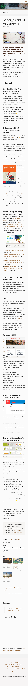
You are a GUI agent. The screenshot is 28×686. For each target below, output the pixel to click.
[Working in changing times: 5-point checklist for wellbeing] (18, 560)
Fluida (12, 682)
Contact (23, 668)
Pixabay (18, 539)
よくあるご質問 (15, 668)
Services (19, 664)
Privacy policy (16, 666)
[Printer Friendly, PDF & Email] (7, 542)
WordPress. (18, 682)
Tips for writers (10, 664)
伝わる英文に (7, 668)
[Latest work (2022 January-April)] (7, 574)
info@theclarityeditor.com (17, 532)
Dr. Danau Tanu (19, 222)
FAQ (8, 666)
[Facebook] (12, 672)
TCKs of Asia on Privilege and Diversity (13, 250)
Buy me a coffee (13, 662)
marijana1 (10, 539)
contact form (17, 530)
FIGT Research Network (10, 266)
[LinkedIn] (15, 672)
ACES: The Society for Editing (4, 344)
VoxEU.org (14, 137)
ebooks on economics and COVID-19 (14, 194)
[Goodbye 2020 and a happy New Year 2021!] (7, 560)
